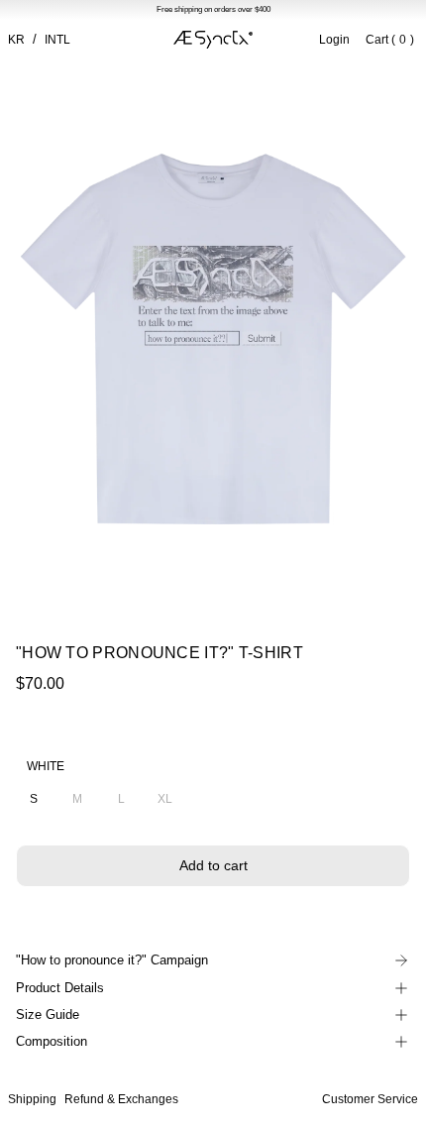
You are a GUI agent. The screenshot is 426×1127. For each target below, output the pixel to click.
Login (334, 40)
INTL (57, 40)
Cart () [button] (390, 40)
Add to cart (213, 865)
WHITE (45, 766)
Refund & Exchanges (121, 1099)
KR (16, 40)
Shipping (32, 1099)
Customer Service (370, 1099)
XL (165, 799)
